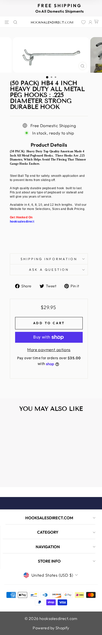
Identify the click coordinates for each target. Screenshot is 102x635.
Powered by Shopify (51, 627)
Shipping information (49, 259)
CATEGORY (47, 532)
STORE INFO (49, 561)
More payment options (48, 349)
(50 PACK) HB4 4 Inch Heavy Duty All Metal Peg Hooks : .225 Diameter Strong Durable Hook (22, 465)
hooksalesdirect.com (52, 22)
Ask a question (49, 270)
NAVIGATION (48, 546)
